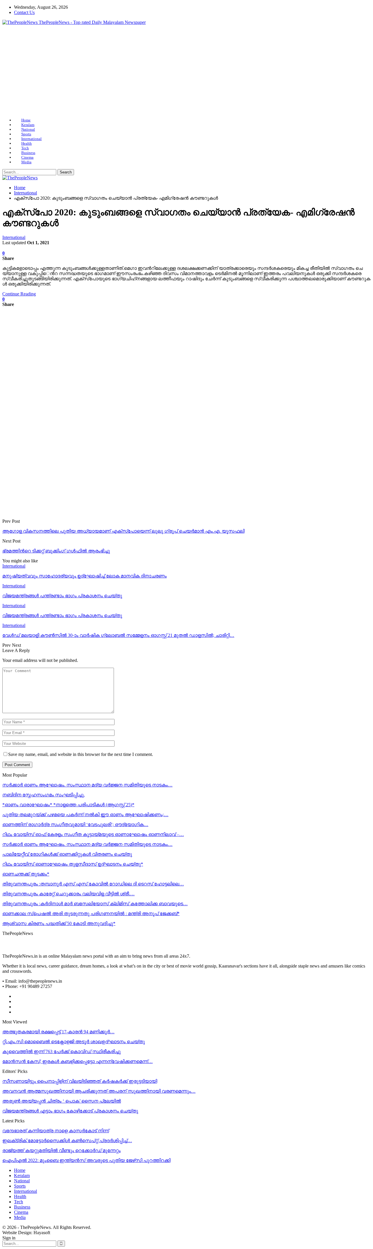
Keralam (27, 125)
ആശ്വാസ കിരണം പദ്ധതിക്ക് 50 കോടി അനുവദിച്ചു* (58, 923)
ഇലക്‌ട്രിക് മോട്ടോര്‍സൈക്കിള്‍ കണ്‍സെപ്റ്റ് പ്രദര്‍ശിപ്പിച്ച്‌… (67, 1140)
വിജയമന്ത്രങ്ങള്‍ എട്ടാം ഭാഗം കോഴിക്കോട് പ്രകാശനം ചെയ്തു (70, 1110)
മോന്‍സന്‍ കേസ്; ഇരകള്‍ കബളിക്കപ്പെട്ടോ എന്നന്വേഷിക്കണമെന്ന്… (77, 1061)
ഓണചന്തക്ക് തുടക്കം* (25, 873)
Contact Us (24, 12)
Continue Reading (19, 293)
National (28, 129)
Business (28, 152)
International (31, 139)
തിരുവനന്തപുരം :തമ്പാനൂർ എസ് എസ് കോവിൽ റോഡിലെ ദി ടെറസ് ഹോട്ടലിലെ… (93, 883)
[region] (186, 71)
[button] (186, 99)
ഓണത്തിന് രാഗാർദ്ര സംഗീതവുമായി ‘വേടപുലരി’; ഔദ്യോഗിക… (75, 824)
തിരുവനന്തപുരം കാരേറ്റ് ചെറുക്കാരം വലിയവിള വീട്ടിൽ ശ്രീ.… (68, 893)
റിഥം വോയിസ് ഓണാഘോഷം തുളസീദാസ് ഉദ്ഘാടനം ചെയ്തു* (72, 864)
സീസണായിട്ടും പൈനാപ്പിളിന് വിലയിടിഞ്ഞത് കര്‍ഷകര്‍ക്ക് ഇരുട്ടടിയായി (79, 1081)
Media (26, 162)
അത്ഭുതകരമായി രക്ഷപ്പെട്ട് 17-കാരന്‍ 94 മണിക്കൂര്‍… (58, 1031)
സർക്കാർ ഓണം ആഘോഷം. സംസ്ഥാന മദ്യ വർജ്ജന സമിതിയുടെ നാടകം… (87, 784)
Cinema (27, 157)
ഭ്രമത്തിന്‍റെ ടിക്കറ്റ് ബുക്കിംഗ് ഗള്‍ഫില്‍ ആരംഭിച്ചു (56, 550)
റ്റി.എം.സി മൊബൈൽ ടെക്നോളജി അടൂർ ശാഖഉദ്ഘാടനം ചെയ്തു (73, 1041)
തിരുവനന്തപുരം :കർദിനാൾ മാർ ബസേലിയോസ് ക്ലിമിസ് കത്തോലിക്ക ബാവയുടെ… (95, 903)
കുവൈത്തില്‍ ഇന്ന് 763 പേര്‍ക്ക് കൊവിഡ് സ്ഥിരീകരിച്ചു (61, 1051)
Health (26, 143)
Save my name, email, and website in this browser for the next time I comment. (80, 754)
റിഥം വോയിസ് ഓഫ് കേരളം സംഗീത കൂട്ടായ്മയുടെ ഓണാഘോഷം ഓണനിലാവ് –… (93, 834)
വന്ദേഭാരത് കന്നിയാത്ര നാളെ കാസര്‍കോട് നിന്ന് (55, 1130)
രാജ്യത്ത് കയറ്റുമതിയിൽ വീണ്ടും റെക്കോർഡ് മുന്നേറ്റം (61, 1150)
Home (26, 120)
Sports (26, 134)
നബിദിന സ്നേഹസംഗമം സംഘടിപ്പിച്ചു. (43, 794)
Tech (25, 148)
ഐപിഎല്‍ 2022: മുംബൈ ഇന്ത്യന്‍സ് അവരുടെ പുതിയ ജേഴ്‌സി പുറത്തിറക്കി (86, 1160)
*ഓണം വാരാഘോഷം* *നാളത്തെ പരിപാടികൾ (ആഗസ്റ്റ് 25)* (68, 804)
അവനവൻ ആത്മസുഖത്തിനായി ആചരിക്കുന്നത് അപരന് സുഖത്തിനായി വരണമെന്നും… (99, 1091)
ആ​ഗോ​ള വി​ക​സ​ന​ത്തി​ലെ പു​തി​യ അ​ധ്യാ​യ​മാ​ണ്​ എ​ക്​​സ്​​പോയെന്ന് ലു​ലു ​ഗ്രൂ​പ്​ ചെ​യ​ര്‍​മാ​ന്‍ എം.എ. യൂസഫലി (123, 531)
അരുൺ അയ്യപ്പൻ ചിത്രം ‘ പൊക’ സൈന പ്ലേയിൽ (61, 1101)
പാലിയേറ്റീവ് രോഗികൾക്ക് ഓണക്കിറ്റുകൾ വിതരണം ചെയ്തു (67, 854)
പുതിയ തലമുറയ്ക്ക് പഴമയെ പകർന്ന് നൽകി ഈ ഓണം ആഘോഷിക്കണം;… (85, 814)
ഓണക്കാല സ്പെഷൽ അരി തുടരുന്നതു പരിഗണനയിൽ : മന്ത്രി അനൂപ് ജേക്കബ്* (91, 913)
